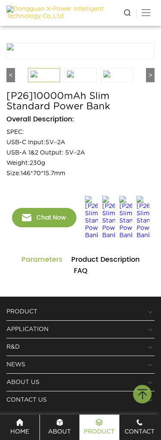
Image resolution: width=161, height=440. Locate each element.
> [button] (150, 68)
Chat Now (51, 211)
